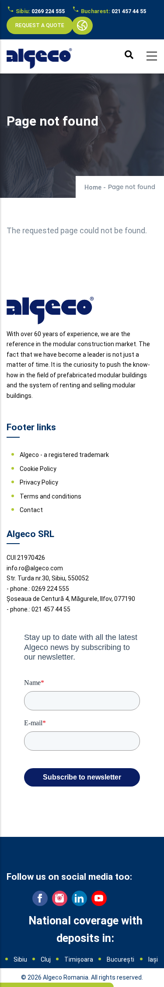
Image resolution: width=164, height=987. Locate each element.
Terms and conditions (50, 496)
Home (92, 187)
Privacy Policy (39, 482)
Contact (31, 509)
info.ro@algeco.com (35, 568)
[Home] (39, 54)
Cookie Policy (38, 468)
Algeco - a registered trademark (64, 454)
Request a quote (39, 25)
